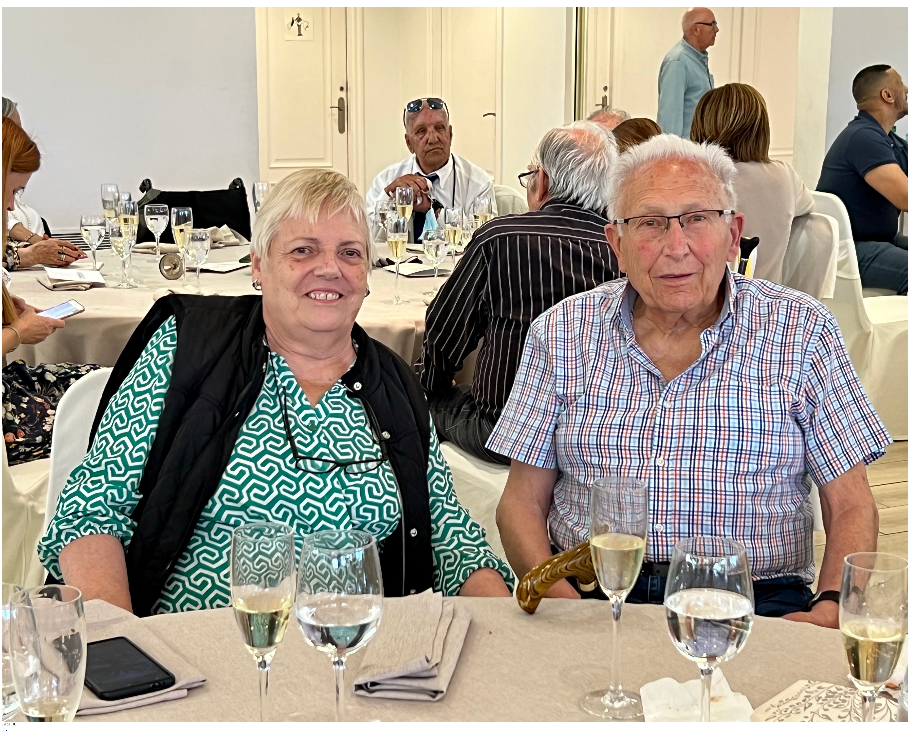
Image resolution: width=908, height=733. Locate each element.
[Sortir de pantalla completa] (8, 729)
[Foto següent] (8, 4)
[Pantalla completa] (4, 729)
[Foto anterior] (4, 4)
